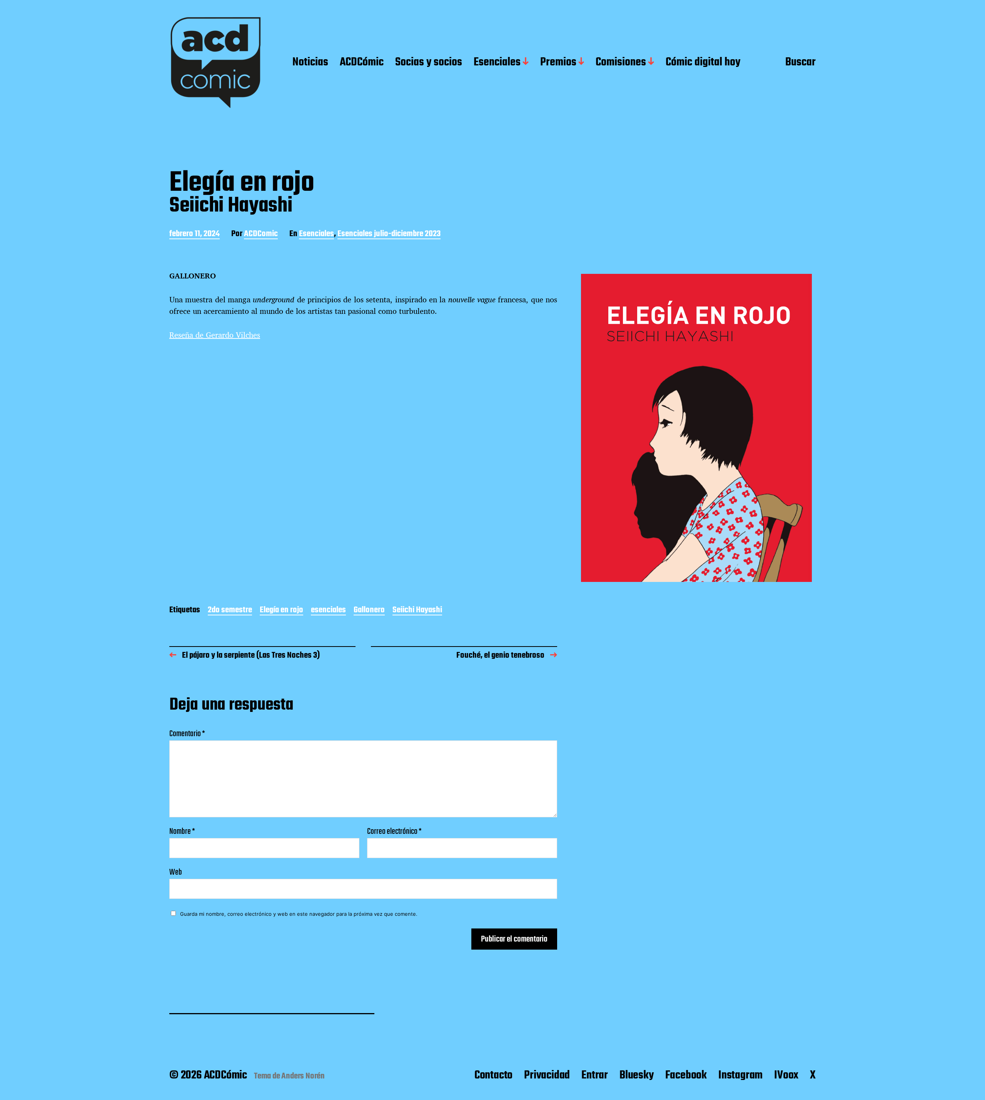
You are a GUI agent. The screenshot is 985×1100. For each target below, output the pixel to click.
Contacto (493, 1075)
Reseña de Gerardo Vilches (214, 334)
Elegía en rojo (281, 610)
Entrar (594, 1075)
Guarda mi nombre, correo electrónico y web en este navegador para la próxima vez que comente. (298, 914)
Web (175, 871)
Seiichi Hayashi (417, 610)
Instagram (740, 1075)
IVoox (786, 1075)
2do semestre (230, 610)
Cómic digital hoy (703, 62)
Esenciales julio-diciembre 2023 (389, 234)
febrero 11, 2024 (194, 234)
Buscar (800, 62)
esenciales (328, 610)
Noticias (310, 62)
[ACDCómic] (215, 63)
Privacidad (547, 1075)
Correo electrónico (394, 831)
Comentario (187, 733)
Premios (558, 62)
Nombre (182, 831)
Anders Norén (303, 1076)
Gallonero (369, 610)
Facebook (686, 1075)
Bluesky (636, 1075)
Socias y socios (428, 62)
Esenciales (497, 62)
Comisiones (621, 62)
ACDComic (261, 234)
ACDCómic (362, 62)
